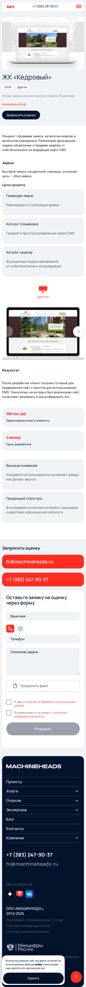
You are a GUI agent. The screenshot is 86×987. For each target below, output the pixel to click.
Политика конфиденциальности (28, 926)
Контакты (15, 828)
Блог (10, 819)
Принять (33, 978)
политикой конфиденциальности (40, 714)
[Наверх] (76, 977)
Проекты (14, 782)
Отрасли (13, 800)
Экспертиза (16, 810)
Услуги (12, 791)
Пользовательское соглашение (27, 931)
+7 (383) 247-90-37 (45, 6)
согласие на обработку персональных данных (45, 703)
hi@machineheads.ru (29, 562)
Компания (15, 838)
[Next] (78, 331)
